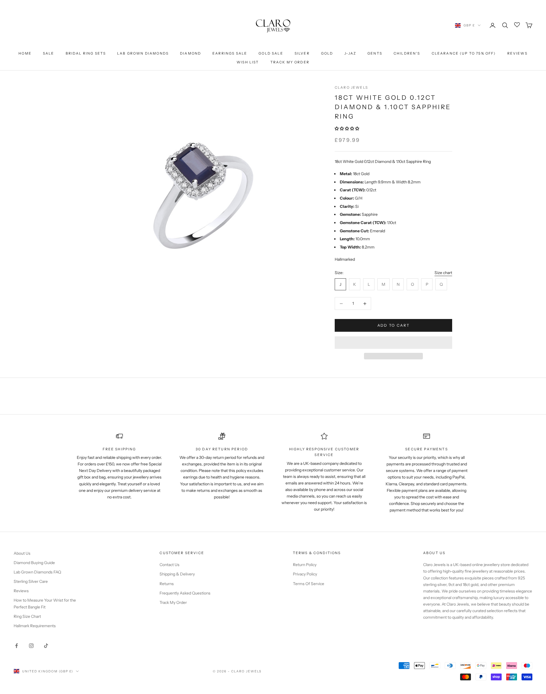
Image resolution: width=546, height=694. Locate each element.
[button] (347, 128)
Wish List (248, 62)
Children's (407, 53)
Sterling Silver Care (31, 581)
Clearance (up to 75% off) (464, 53)
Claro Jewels (351, 87)
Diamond (190, 53)
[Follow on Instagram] (31, 646)
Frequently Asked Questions (185, 593)
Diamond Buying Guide (34, 562)
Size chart (443, 272)
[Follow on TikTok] (46, 646)
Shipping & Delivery (177, 574)
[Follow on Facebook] (16, 646)
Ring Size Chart (27, 616)
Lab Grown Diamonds (143, 53)
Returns (167, 583)
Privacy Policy (305, 574)
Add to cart (393, 325)
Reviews (517, 53)
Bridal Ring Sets (86, 53)
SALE (48, 53)
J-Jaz (350, 53)
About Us (22, 553)
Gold (327, 53)
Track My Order (289, 62)
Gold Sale (270, 53)
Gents (374, 53)
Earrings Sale (229, 53)
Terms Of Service (308, 583)
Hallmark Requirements (35, 625)
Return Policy (305, 564)
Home (25, 53)
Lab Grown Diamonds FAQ (37, 572)
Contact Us (169, 564)
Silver (302, 53)
